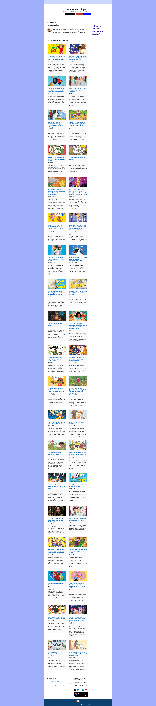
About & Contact (102, 1)
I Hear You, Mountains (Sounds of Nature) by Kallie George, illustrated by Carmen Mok (78, 390)
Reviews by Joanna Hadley (63, 33)
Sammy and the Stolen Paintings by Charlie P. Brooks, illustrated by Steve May (56, 227)
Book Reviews (77, 1)
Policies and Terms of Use (101, 704)
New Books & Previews (89, 1)
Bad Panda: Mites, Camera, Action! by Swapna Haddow (56, 617)
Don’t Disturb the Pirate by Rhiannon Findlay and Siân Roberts (56, 486)
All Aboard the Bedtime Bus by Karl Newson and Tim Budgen (78, 292)
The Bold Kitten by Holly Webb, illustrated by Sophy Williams (56, 259)
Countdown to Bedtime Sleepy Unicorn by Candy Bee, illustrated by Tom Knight (77, 619)
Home (49, 1)
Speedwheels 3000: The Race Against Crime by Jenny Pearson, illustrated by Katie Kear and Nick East (78, 192)
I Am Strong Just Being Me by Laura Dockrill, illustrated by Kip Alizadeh (56, 57)
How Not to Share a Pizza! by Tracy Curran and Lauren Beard (56, 159)
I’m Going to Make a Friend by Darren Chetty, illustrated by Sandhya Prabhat (78, 57)
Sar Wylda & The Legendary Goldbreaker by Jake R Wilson (78, 551)
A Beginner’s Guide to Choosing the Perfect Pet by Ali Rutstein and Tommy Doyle (56, 293)
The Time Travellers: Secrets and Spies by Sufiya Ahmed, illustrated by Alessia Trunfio (78, 326)
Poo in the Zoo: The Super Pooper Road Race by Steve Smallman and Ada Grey (78, 454)
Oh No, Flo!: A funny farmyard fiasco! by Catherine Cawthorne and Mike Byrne (56, 124)
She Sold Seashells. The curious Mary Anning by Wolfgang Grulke (55, 520)
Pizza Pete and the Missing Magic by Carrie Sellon (56, 422)
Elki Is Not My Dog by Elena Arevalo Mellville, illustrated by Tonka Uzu (78, 654)
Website (54, 33)
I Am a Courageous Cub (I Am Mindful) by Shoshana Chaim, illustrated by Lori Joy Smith (56, 390)
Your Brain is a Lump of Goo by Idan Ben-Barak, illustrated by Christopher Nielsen (77, 585)
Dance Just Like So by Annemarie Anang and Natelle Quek (55, 359)
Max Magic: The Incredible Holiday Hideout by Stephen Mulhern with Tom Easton (56, 551)
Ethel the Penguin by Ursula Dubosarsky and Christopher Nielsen (78, 259)
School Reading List (78, 9)
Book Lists (55, 1)
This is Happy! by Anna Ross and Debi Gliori (55, 453)
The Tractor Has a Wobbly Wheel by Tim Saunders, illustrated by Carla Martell (56, 90)
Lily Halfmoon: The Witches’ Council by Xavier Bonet (78, 519)
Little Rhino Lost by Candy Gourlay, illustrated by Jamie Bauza (77, 90)
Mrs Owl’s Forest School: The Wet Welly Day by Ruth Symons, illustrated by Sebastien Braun (77, 124)
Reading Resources (66, 1)
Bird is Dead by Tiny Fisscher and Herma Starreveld (54, 654)
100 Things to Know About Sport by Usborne (77, 485)
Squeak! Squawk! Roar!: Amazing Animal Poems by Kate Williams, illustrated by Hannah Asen (56, 192)
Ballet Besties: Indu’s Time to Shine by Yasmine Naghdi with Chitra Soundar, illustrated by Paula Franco (78, 227)
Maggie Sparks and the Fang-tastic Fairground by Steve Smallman (77, 359)
